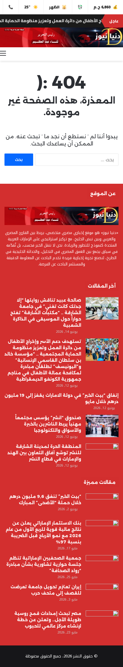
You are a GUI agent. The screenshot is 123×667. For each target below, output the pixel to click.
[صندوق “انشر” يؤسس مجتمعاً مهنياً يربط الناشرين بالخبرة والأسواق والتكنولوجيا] (102, 426)
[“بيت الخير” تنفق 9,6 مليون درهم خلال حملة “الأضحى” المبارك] (102, 504)
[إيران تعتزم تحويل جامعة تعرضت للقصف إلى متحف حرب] (102, 595)
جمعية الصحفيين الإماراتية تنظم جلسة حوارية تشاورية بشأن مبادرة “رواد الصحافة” (43, 564)
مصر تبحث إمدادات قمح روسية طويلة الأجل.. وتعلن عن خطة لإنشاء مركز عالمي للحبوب (47, 620)
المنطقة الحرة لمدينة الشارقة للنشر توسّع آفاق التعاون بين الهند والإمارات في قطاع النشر (44, 453)
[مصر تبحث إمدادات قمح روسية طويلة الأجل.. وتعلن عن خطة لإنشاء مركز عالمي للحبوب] (102, 621)
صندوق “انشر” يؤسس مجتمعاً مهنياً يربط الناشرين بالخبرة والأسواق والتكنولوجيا (48, 424)
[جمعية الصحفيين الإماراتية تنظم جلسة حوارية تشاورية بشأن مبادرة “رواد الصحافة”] (102, 566)
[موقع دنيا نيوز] (61, 37)
